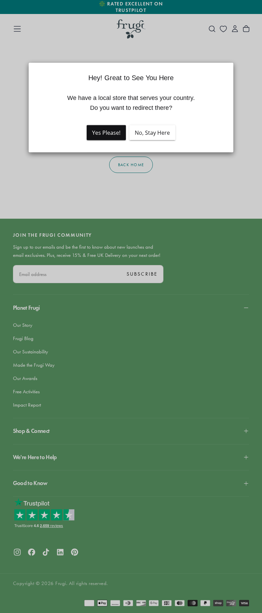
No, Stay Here (152, 132)
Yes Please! (106, 132)
